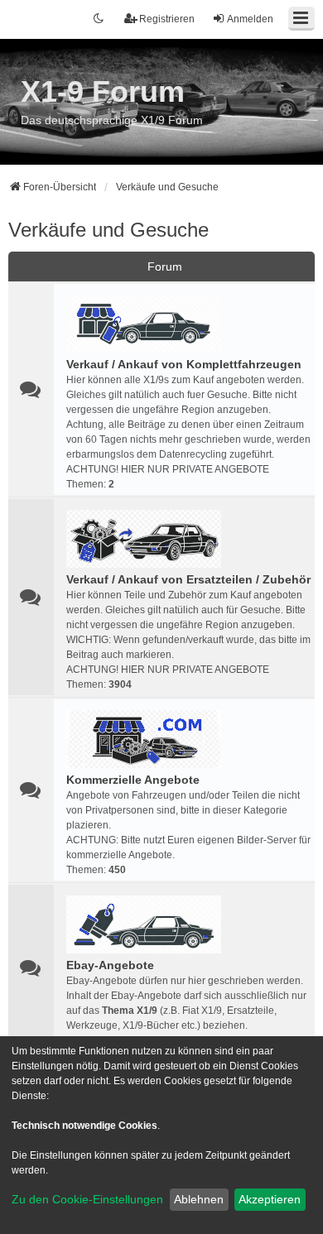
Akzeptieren (270, 1199)
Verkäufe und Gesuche (108, 229)
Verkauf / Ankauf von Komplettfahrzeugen (183, 364)
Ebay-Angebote (110, 965)
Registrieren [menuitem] (167, 19)
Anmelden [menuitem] (250, 19)
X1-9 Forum (103, 91)
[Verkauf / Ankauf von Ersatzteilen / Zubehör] (143, 539)
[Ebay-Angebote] (143, 924)
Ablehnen (199, 1199)
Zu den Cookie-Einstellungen (87, 1199)
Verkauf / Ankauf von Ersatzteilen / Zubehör (188, 579)
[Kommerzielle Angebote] (143, 739)
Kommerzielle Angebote (133, 779)
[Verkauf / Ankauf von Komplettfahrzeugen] (143, 324)
